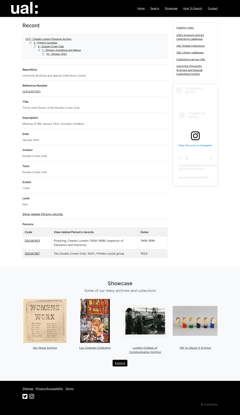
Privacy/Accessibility (49, 388)
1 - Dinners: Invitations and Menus (61, 50)
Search (154, 8)
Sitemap (27, 388)
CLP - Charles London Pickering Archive (48, 38)
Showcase (171, 8)
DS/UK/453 (32, 240)
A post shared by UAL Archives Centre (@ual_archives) (209, 177)
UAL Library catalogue (190, 52)
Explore (120, 363)
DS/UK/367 (32, 253)
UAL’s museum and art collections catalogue (190, 37)
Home (141, 8)
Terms (69, 388)
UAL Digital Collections (190, 45)
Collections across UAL (190, 59)
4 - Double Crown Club (51, 46)
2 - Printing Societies (45, 42)
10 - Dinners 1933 (56, 53)
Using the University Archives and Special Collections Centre (189, 70)
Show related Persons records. (42, 214)
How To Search (192, 8)
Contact (213, 8)
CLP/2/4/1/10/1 (31, 91)
